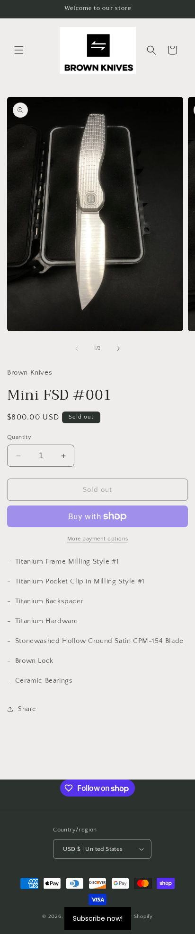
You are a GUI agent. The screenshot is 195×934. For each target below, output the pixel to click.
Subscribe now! (98, 918)
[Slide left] (76, 348)
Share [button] (27, 709)
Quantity (19, 437)
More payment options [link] (97, 539)
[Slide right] (118, 348)
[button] (19, 50)
